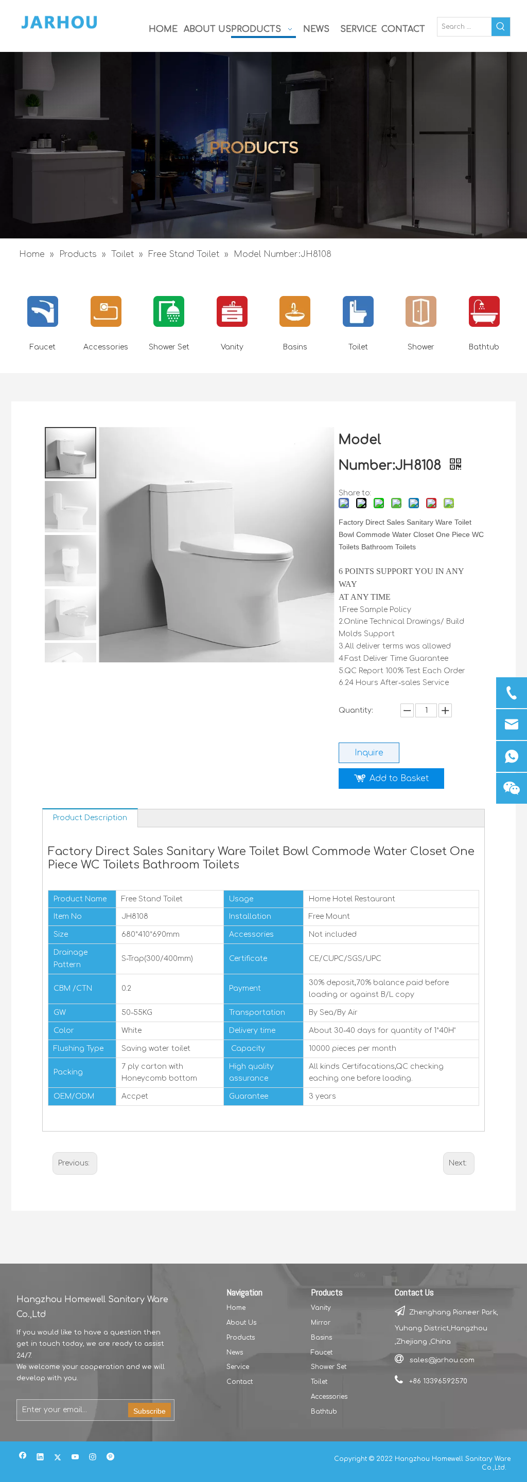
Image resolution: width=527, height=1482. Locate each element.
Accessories (105, 347)
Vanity (232, 347)
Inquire (369, 752)
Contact (239, 1381)
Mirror (320, 1322)
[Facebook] (22, 1458)
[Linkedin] (40, 1458)
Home (235, 1307)
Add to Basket (399, 778)
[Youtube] (75, 1458)
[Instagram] (92, 1458)
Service (237, 1366)
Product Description (90, 818)
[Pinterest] (110, 1458)
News (234, 1352)
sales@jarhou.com (442, 1360)
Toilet (358, 347)
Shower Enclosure (421, 353)
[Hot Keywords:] (500, 26)
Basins (295, 347)
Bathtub (484, 347)
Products (240, 1337)
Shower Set (169, 347)
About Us (241, 1322)
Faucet (43, 347)
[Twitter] (57, 1458)
